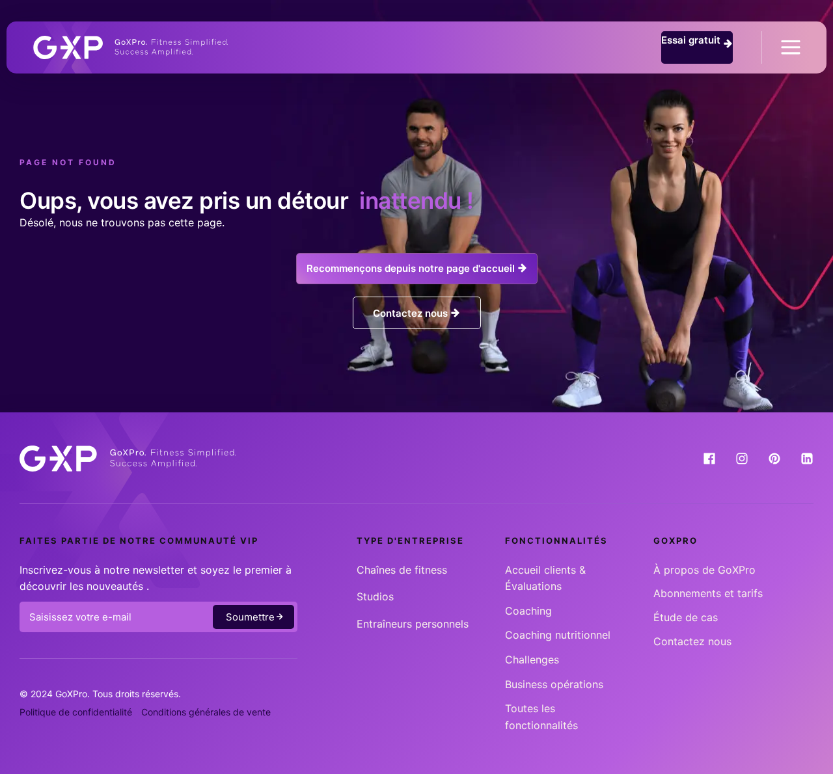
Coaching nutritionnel (557, 634)
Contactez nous (692, 641)
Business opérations (554, 684)
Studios (375, 596)
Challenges (532, 659)
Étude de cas (685, 617)
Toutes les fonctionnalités (541, 717)
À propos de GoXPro (704, 569)
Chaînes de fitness (402, 569)
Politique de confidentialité (76, 711)
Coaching (528, 610)
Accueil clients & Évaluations (545, 578)
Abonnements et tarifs (708, 593)
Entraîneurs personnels (413, 623)
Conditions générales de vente (206, 711)
